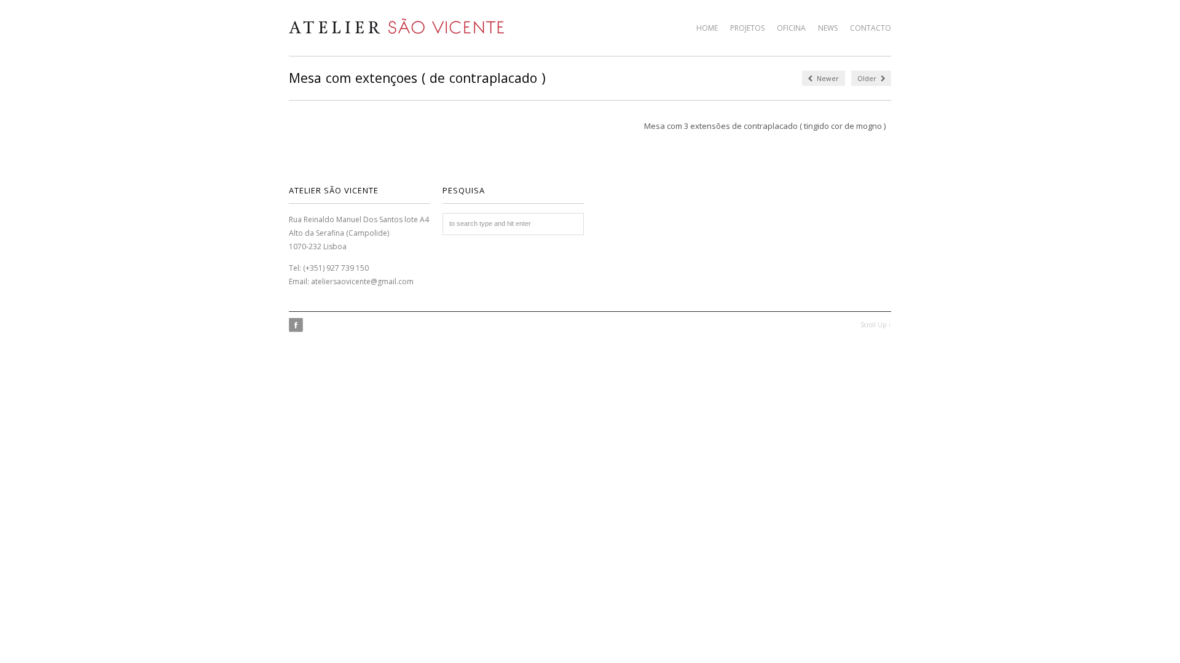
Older (867, 78)
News (828, 28)
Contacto (870, 28)
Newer (827, 78)
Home (707, 28)
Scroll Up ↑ (875, 324)
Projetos (747, 28)
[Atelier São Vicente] (396, 26)
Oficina (791, 28)
